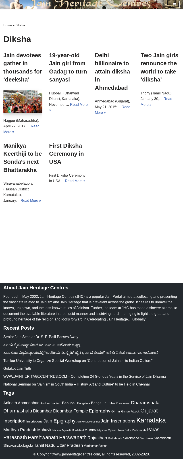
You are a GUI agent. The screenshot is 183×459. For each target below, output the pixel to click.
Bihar (111, 403)
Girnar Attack (130, 411)
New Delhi (124, 430)
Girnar (115, 411)
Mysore (102, 430)
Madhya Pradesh (19, 429)
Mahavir (44, 429)
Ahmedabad (29, 403)
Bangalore (83, 403)
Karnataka (151, 420)
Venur (103, 445)
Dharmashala (17, 411)
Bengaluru (99, 403)
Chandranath (123, 403)
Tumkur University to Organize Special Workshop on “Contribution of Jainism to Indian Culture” (77, 361)
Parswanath (73, 437)
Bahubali (69, 403)
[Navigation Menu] (174, 4)
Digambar (42, 410)
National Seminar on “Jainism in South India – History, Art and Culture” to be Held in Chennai (76, 384)
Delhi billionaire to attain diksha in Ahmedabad (112, 71)
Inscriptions (34, 421)
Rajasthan (97, 437)
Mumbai (90, 430)
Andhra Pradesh (50, 403)
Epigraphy (99, 411)
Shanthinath (162, 438)
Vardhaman (91, 445)
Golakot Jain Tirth (17, 368)
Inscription (14, 421)
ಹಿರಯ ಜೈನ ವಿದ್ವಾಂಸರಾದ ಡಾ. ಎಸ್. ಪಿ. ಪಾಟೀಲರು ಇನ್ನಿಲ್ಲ (41, 345)
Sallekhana (131, 438)
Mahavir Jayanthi (61, 430)
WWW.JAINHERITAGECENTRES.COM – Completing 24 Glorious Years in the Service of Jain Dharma (84, 376)
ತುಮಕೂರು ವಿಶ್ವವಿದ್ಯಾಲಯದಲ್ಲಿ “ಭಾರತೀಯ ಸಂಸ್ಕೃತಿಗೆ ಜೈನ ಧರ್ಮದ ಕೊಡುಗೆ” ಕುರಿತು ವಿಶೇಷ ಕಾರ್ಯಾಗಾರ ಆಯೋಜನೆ (80, 353)
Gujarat (149, 411)
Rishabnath (115, 438)
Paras (153, 429)
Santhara (146, 438)
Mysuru (112, 430)
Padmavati (139, 430)
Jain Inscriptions (118, 421)
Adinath (10, 402)
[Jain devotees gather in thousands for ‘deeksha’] (22, 101)
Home (7, 25)
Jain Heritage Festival (88, 421)
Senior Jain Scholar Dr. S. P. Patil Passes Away (40, 337)
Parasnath (15, 437)
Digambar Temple (70, 410)
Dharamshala (145, 402)
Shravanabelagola (18, 445)
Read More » (31, 200)
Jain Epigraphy (59, 421)
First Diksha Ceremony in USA (66, 153)
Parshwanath (43, 437)
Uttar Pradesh (69, 445)
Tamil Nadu (45, 445)
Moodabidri (78, 430)
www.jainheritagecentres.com (76, 454)
